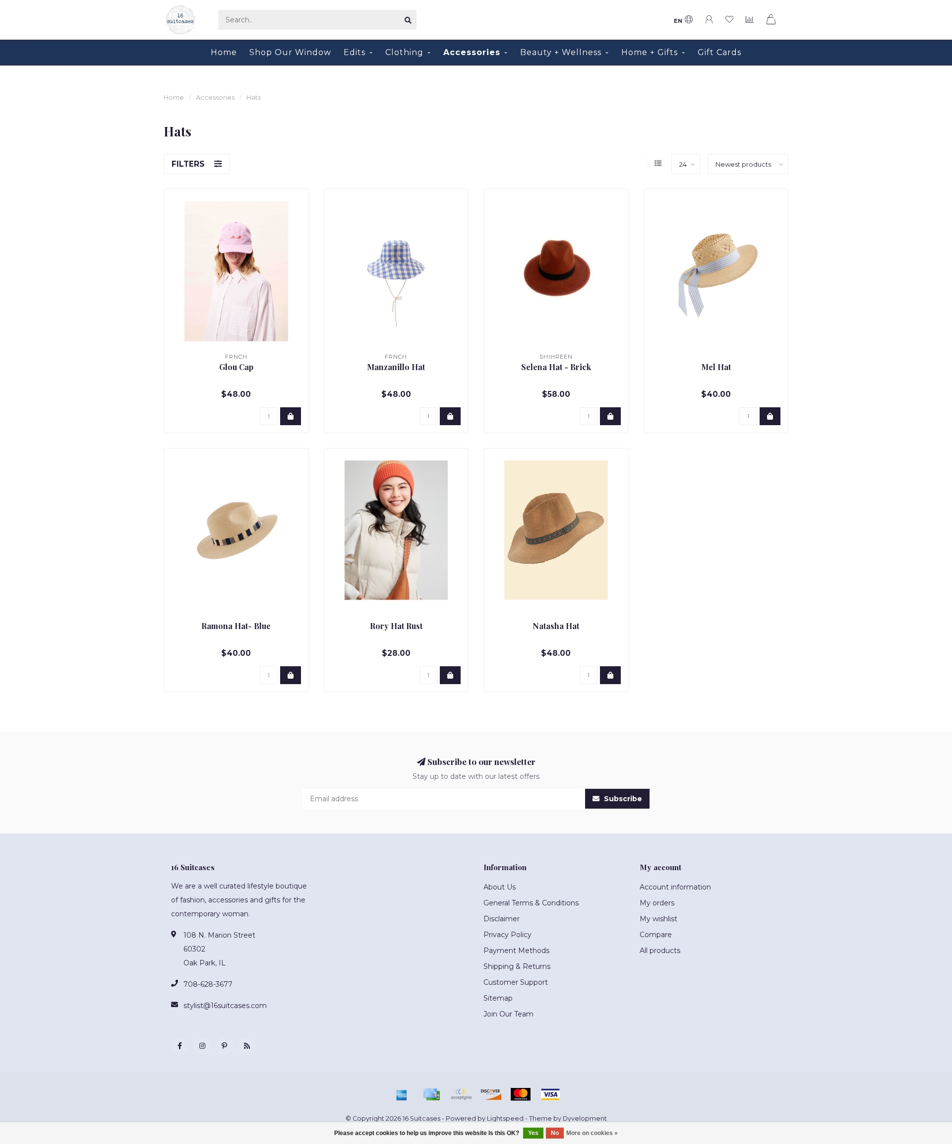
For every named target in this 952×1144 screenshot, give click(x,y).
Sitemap (498, 998)
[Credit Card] (431, 1094)
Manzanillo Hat (396, 367)
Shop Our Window (290, 52)
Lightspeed (505, 1118)
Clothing (404, 52)
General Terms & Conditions (531, 902)
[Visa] (550, 1094)
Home (224, 52)
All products (660, 950)
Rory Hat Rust (396, 626)
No (555, 1133)
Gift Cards (719, 52)
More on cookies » (592, 1133)
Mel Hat (716, 367)
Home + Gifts (649, 52)
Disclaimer (501, 918)
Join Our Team (508, 1014)
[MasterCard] (520, 1094)
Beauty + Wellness (560, 52)
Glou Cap (236, 367)
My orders (657, 902)
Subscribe (622, 798)
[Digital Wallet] (461, 1094)
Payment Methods (516, 950)
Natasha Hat (556, 626)
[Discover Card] (490, 1094)
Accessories (471, 52)
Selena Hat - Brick (556, 367)
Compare (656, 934)
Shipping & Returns (516, 966)
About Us (499, 887)
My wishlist (658, 918)
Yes (533, 1133)
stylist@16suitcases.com (225, 1005)
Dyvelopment (585, 1118)
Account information (675, 887)
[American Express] (401, 1094)
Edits (354, 52)
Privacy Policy (507, 934)
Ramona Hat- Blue (236, 626)
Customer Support (515, 982)
